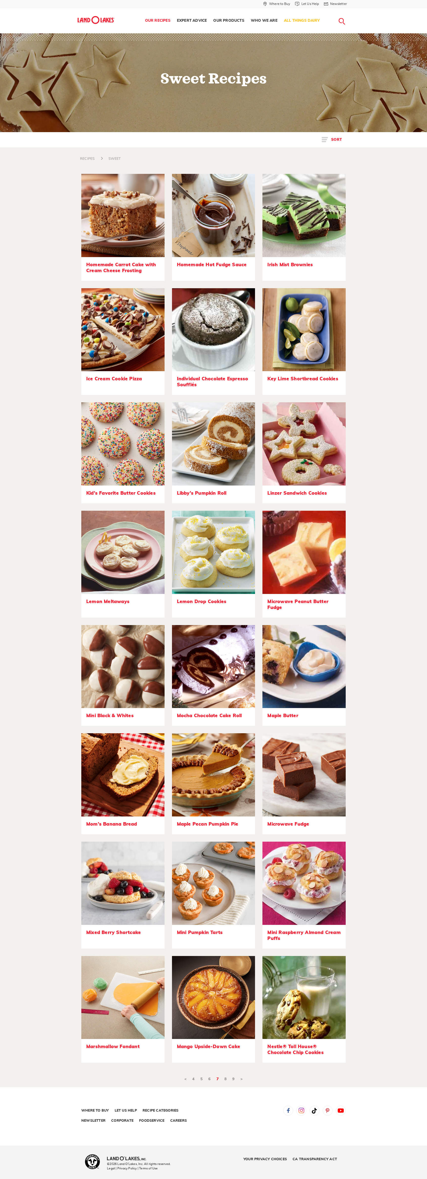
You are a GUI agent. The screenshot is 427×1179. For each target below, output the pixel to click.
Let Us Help (126, 1110)
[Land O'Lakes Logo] (96, 20)
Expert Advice (192, 20)
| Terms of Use (148, 1168)
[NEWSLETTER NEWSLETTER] (350, 10)
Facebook (288, 1111)
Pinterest (328, 1111)
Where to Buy (95, 1110)
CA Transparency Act (315, 1159)
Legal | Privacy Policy (122, 1168)
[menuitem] (158, 20)
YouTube (341, 1111)
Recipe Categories (160, 1110)
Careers (178, 1120)
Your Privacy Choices (265, 1159)
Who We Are (264, 20)
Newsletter (93, 1120)
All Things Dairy (302, 20)
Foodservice (151, 1120)
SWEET (114, 159)
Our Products (228, 20)
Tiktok (315, 1111)
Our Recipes (158, 20)
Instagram (301, 1111)
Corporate (122, 1120)
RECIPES (87, 159)
